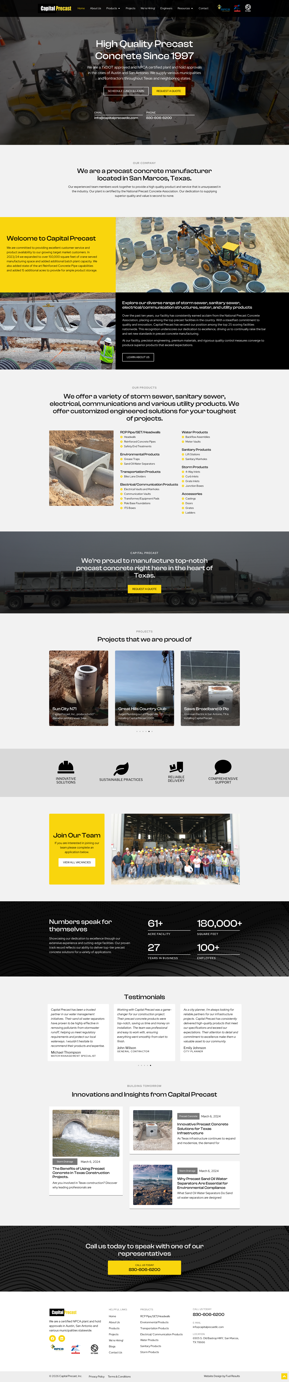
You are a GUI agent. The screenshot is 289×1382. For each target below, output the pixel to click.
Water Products (195, 432)
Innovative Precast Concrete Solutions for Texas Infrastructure (202, 1128)
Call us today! (144, 1265)
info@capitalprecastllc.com (116, 118)
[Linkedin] (61, 1338)
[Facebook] (52, 1338)
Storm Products (195, 467)
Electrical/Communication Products (149, 484)
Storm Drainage (65, 1161)
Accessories (192, 494)
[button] (136, 731)
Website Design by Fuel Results (222, 1376)
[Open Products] (119, 8)
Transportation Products (140, 472)
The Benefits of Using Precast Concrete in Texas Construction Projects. (81, 1173)
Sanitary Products (196, 450)
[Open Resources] (192, 8)
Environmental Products (140, 454)
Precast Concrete (188, 1116)
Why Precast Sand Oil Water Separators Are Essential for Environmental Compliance (202, 1183)
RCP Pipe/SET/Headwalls (140, 432)
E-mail (197, 1322)
